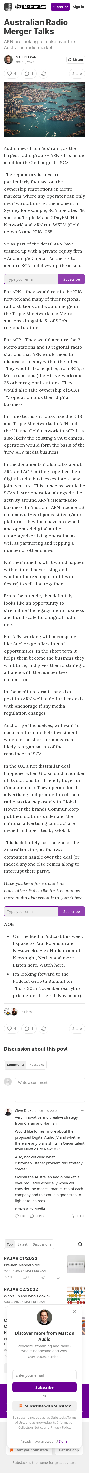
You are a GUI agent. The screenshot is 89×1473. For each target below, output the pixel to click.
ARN (58, 244)
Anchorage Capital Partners (37, 258)
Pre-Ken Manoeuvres (22, 1264)
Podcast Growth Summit (40, 981)
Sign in (78, 7)
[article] (44, 1267)
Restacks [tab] (36, 1065)
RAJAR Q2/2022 (21, 1289)
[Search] (80, 1244)
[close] (75, 1311)
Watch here (51, 965)
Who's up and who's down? (27, 1295)
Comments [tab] (15, 1065)
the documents (25, 464)
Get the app (69, 1450)
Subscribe (60, 7)
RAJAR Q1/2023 (20, 1258)
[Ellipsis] (83, 1110)
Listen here (25, 965)
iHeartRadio (64, 500)
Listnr (23, 493)
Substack (20, 1462)
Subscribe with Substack (48, 1405)
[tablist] (25, 1065)
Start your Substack (31, 1450)
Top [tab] (10, 1244)
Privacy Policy (60, 1427)
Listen (78, 59)
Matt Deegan (26, 57)
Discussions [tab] (42, 1244)
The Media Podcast (41, 936)
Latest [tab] (23, 1244)
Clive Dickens (26, 1110)
